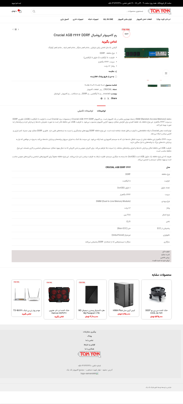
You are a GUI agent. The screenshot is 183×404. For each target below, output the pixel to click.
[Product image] (156, 294)
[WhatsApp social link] (105, 98)
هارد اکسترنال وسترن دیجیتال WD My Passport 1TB (91, 312)
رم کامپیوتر (66, 93)
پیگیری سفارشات (89, 332)
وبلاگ (89, 336)
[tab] (101, 110)
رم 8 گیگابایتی (96, 93)
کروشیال (57, 93)
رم (101, 89)
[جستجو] (34, 11)
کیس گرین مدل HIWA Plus (124, 310)
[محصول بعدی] (13, 29)
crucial (106, 93)
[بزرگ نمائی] (166, 73)
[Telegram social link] (101, 98)
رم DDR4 (85, 93)
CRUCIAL (108, 89)
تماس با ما (89, 340)
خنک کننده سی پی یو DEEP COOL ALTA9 (156, 312)
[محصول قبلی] (18, 29)
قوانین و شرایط (89, 344)
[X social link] (108, 98)
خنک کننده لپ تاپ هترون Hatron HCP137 (59, 312)
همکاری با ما (89, 349)
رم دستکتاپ (75, 93)
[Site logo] (159, 11)
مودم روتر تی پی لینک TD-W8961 (26, 310)
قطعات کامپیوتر (93, 89)
